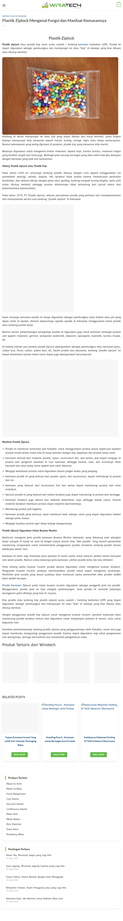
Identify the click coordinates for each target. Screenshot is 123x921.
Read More (19, 754)
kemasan (83, 44)
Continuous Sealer (16, 809)
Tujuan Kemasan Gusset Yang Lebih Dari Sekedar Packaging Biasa (20, 741)
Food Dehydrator (16, 794)
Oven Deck (12, 829)
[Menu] (4, 5)
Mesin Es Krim (14, 783)
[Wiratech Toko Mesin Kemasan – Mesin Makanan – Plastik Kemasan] (61, 5)
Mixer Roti (12, 814)
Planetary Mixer (15, 834)
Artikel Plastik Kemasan (14, 16)
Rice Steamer (13, 824)
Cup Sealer (12, 798)
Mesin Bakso (13, 819)
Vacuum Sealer (15, 804)
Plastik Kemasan (11, 585)
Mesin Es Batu (14, 788)
